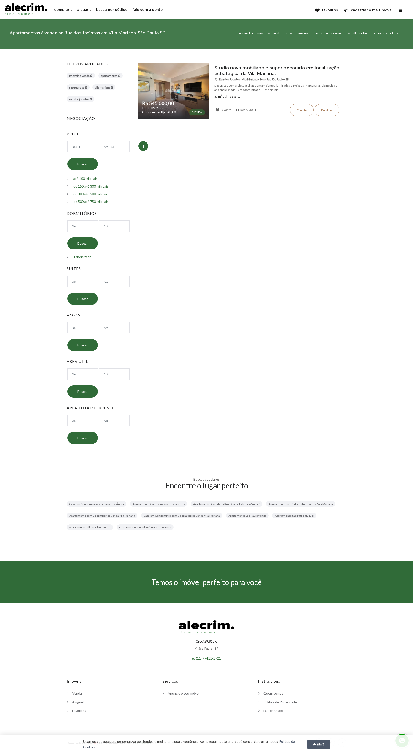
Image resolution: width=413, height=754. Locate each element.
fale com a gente (147, 9)
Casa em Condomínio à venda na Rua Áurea (96, 504)
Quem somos (273, 693)
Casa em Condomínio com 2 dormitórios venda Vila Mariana (181, 515)
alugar (82, 9)
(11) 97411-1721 (208, 658)
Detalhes (327, 110)
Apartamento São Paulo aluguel (294, 515)
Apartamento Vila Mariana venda (90, 527)
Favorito (225, 109)
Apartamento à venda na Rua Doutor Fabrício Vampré (226, 504)
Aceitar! (318, 744)
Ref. (250, 109)
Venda (77, 693)
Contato (302, 110)
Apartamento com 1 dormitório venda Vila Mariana (300, 504)
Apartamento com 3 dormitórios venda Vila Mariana (102, 515)
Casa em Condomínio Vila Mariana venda (145, 527)
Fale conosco (273, 711)
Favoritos (79, 711)
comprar (61, 9)
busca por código (112, 9)
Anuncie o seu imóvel (183, 693)
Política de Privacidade (280, 702)
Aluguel (78, 702)
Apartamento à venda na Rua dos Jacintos (158, 504)
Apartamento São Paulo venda (247, 515)
